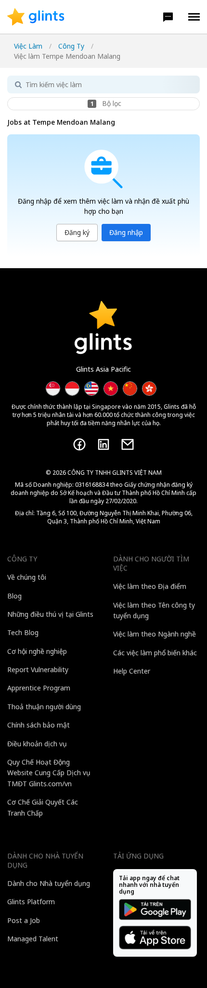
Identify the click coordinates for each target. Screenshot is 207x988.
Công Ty (71, 46)
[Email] (127, 444)
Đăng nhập (126, 232)
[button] (168, 17)
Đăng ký (77, 232)
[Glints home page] (36, 17)
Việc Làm (28, 46)
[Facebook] (79, 444)
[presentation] (36, 17)
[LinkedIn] (103, 444)
